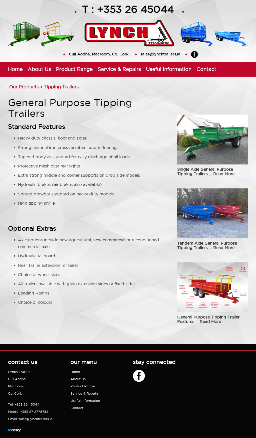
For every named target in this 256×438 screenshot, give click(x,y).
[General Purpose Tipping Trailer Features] (213, 311)
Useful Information (169, 69)
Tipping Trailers (61, 86)
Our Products (24, 86)
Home (15, 69)
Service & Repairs (119, 69)
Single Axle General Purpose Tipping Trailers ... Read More (205, 171)
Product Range (74, 69)
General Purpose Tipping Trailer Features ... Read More (208, 319)
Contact (206, 69)
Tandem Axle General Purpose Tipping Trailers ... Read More (207, 245)
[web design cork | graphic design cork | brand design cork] (14, 436)
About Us (39, 69)
